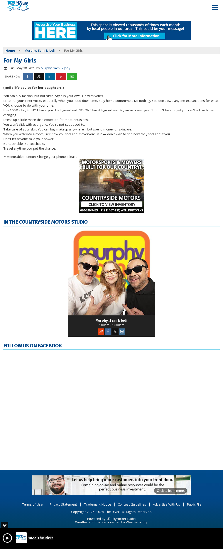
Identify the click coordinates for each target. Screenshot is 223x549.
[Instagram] (122, 331)
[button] (215, 7)
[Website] (101, 331)
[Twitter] (115, 331)
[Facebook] (108, 331)
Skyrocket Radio (123, 518)
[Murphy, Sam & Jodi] (111, 272)
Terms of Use (32, 504)
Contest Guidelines (132, 504)
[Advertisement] (111, 30)
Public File (194, 504)
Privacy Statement (63, 504)
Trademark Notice (97, 504)
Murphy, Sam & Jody (55, 68)
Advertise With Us (166, 504)
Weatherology (136, 522)
